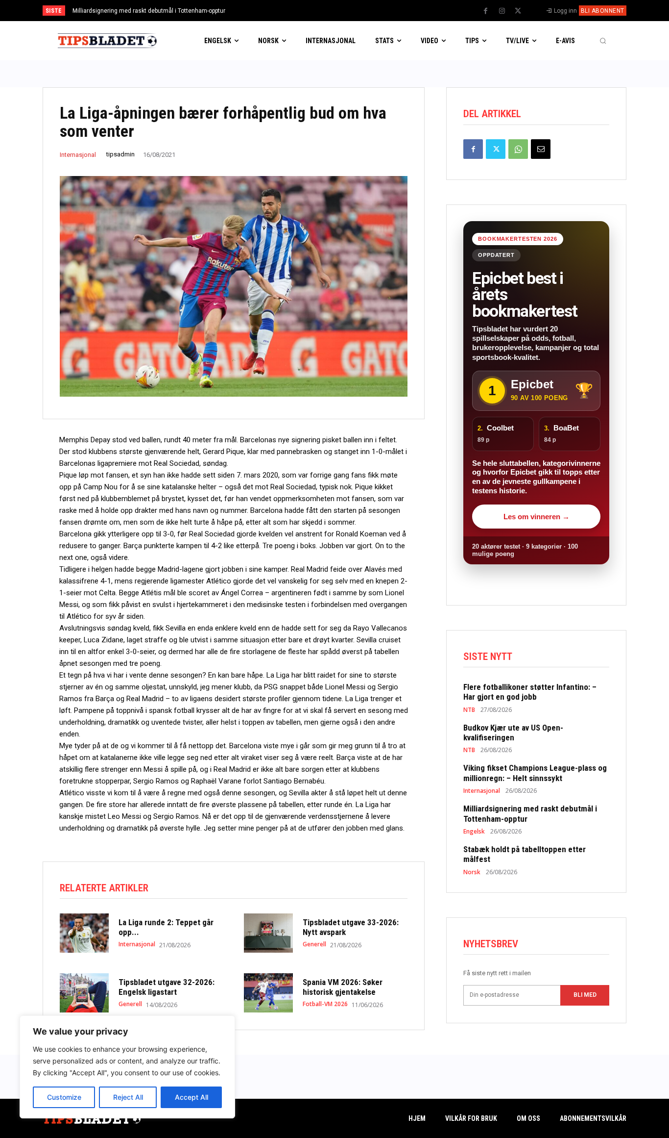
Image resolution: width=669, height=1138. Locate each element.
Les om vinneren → (536, 516)
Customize (64, 1097)
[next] (367, 10)
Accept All (191, 1097)
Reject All (128, 1097)
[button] (603, 40)
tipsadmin (120, 154)
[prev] (351, 10)
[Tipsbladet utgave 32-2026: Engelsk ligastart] (84, 992)
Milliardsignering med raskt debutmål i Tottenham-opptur (148, 10)
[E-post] (540, 149)
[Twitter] (518, 11)
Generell (314, 944)
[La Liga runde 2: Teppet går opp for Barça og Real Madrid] (84, 933)
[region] (127, 1066)
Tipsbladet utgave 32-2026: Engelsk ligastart (167, 987)
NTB (469, 710)
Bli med (585, 994)
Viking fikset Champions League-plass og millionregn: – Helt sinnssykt (535, 773)
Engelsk (474, 832)
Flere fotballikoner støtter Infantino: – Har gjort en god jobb (530, 692)
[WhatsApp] (518, 149)
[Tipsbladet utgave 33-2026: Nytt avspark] (268, 933)
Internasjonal (78, 155)
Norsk (471, 872)
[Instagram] (502, 11)
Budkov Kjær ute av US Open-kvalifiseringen (513, 732)
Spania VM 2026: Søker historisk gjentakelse (342, 987)
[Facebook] (486, 11)
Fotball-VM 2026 (325, 1004)
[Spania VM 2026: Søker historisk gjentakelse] (268, 992)
